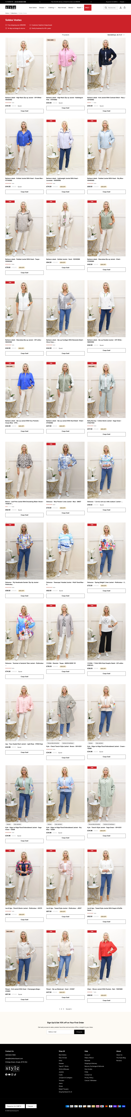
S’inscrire (83, 566)
